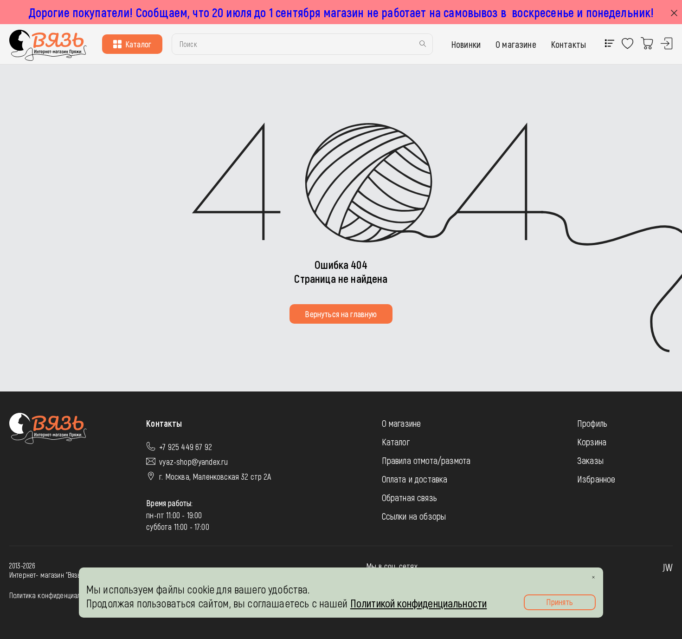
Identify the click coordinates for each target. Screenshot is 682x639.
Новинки (466, 44)
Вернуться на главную (341, 314)
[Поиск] (422, 44)
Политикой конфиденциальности (418, 603)
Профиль (592, 423)
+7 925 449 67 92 (185, 447)
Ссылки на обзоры (414, 516)
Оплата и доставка (415, 478)
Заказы (590, 460)
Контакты (568, 44)
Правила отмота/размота (426, 460)
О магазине (515, 44)
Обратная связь (409, 497)
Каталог (138, 44)
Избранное (596, 478)
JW (668, 567)
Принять (559, 602)
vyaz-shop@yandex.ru (193, 461)
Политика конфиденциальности (54, 595)
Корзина (591, 441)
